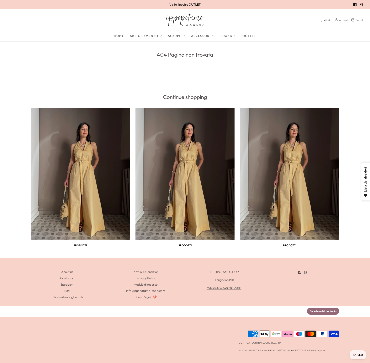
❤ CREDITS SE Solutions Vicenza (308, 350)
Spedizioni (67, 284)
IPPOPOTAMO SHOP (259, 350)
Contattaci (67, 278)
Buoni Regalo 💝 (146, 297)
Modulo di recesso (146, 284)
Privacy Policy (145, 278)
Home (119, 36)
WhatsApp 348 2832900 (224, 288)
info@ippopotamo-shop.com (145, 291)
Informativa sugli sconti (67, 297)
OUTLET (195, 4)
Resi (67, 291)
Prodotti (80, 245)
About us (67, 272)
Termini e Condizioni (145, 272)
